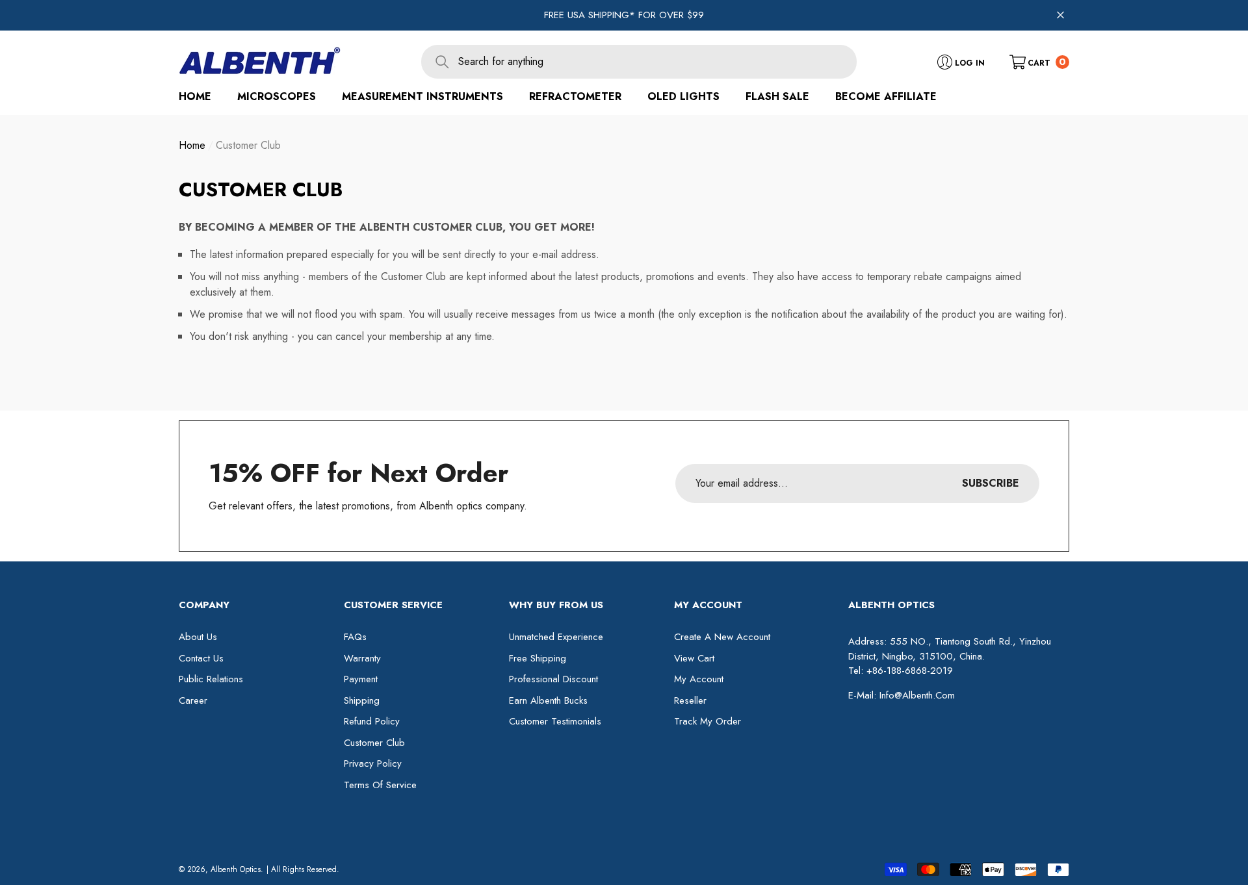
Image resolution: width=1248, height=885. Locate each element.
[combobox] (657, 62)
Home (192, 145)
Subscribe (990, 483)
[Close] (1060, 15)
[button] (1039, 61)
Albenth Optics (236, 869)
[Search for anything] (639, 62)
